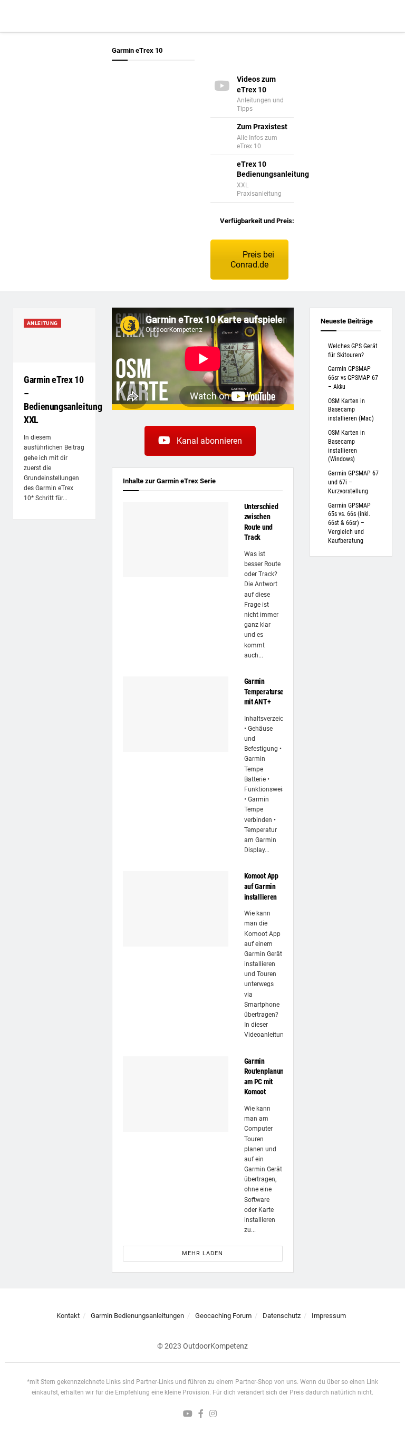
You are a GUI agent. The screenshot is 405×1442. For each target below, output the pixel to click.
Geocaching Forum (223, 1316)
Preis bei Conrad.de (252, 260)
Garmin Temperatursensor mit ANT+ (270, 691)
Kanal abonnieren (209, 441)
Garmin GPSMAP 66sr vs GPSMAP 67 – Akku (353, 377)
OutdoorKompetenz (215, 1346)
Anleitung (42, 323)
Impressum (329, 1316)
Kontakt (68, 1316)
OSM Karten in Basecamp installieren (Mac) (351, 410)
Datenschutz (282, 1316)
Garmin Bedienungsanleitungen (137, 1316)
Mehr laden (202, 1253)
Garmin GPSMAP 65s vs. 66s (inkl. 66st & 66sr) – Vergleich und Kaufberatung (349, 523)
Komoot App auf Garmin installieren (261, 886)
